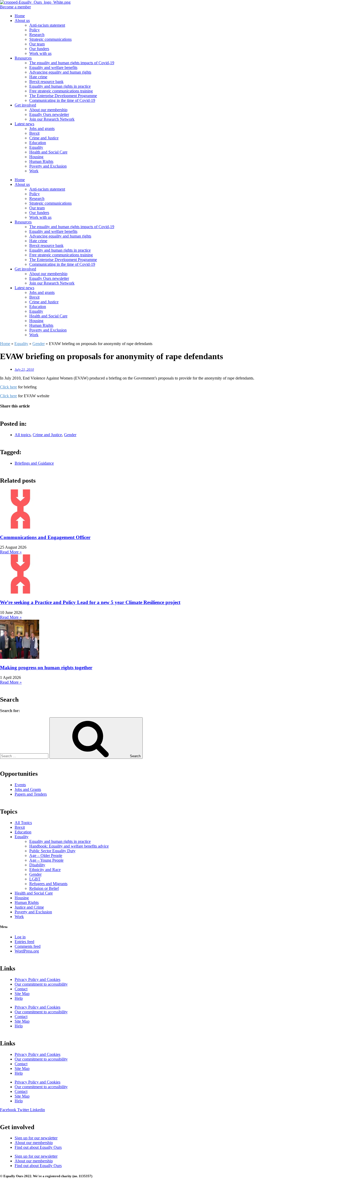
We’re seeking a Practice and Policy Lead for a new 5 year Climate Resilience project (90, 602)
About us (22, 20)
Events (20, 785)
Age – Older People (45, 855)
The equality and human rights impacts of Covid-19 (71, 63)
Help (19, 998)
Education (37, 142)
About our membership (48, 110)
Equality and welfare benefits (53, 67)
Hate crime (38, 77)
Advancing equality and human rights (60, 72)
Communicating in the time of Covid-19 (62, 100)
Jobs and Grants (28, 789)
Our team (37, 44)
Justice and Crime (29, 907)
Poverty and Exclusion (48, 166)
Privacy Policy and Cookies (37, 979)
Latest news (24, 124)
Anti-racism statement (47, 25)
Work (33, 171)
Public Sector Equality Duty (52, 851)
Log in (20, 937)
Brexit (34, 133)
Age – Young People (46, 860)
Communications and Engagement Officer (45, 537)
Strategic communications (50, 39)
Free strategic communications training (61, 91)
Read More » (11, 552)
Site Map (22, 993)
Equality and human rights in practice (60, 86)
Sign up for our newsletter (36, 1138)
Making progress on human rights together (46, 667)
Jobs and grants (42, 128)
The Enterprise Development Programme (63, 95)
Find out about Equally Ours (38, 1147)
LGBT (35, 879)
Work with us (40, 53)
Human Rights (41, 161)
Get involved (25, 105)
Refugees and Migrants (48, 883)
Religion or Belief (44, 888)
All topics (23, 435)
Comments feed (28, 946)
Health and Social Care (48, 152)
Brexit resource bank (46, 81)
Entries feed (24, 941)
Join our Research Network (51, 119)
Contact (21, 989)
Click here (8, 387)
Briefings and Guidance (34, 463)
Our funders (39, 48)
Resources (23, 58)
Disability (37, 865)
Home (20, 16)
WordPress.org (27, 951)
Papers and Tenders (31, 794)
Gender (38, 343)
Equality (36, 147)
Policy (34, 30)
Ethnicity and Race (45, 869)
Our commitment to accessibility (41, 984)
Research (36, 34)
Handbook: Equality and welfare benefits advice (69, 846)
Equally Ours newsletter (49, 114)
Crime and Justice (44, 138)
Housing (36, 157)
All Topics (23, 822)
